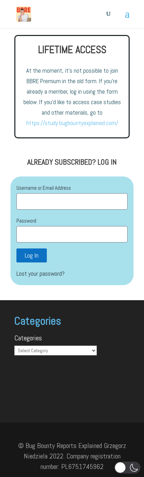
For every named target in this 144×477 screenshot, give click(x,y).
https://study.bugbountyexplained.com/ (72, 123)
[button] (127, 468)
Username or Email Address (43, 188)
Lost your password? (40, 273)
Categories (28, 337)
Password (26, 220)
